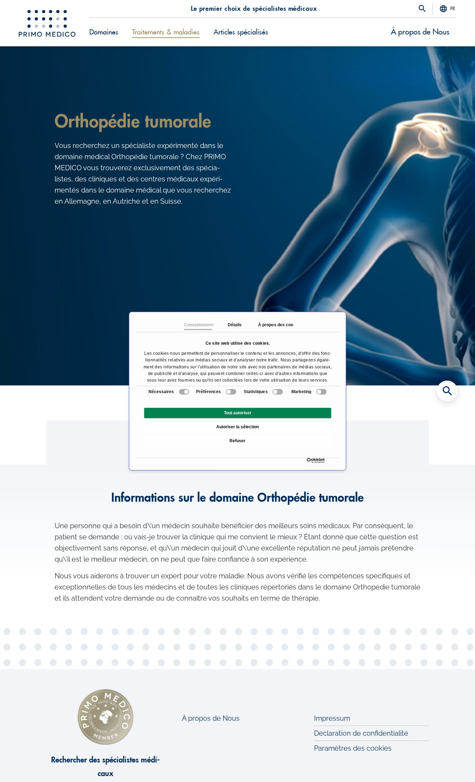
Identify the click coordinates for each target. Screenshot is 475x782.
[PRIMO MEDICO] (47, 23)
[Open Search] (422, 9)
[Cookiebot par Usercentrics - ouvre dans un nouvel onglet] (308, 460)
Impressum (332, 718)
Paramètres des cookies (353, 748)
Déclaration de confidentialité (361, 733)
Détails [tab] (234, 324)
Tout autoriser (237, 412)
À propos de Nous (420, 32)
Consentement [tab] (197, 324)
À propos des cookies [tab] (271, 324)
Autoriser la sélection (237, 426)
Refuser (237, 440)
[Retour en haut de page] (447, 764)
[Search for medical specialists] (447, 391)
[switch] (231, 391)
